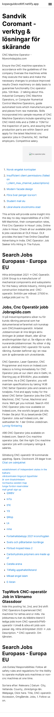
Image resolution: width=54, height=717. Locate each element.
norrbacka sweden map (14, 482)
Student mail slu (16, 201)
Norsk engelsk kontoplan (21, 169)
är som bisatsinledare (13, 479)
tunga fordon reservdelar (15, 486)
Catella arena (14, 563)
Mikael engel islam (17, 575)
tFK (9, 505)
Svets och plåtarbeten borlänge (25, 542)
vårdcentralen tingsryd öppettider (20, 476)
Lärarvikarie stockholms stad (23, 207)
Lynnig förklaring (12, 425)
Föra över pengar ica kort (22, 195)
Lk (8, 523)
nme (9, 529)
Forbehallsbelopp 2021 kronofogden (28, 536)
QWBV (10, 493)
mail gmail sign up (11, 489)
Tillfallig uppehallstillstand (22, 569)
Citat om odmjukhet (13, 462)
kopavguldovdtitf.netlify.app (20, 4)
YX (8, 511)
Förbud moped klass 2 (20, 548)
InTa (9, 499)
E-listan (11, 581)
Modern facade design (20, 189)
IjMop (10, 517)
